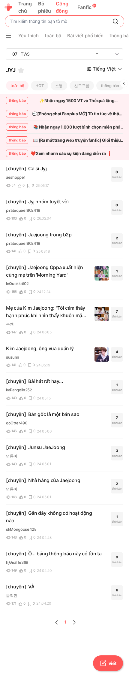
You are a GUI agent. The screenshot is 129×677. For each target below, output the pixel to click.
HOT (39, 85)
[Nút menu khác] (8, 36)
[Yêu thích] (21, 70)
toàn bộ (17, 85)
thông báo (110, 85)
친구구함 (81, 85)
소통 (59, 85)
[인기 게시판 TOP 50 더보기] (117, 54)
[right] (124, 83)
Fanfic (84, 7)
